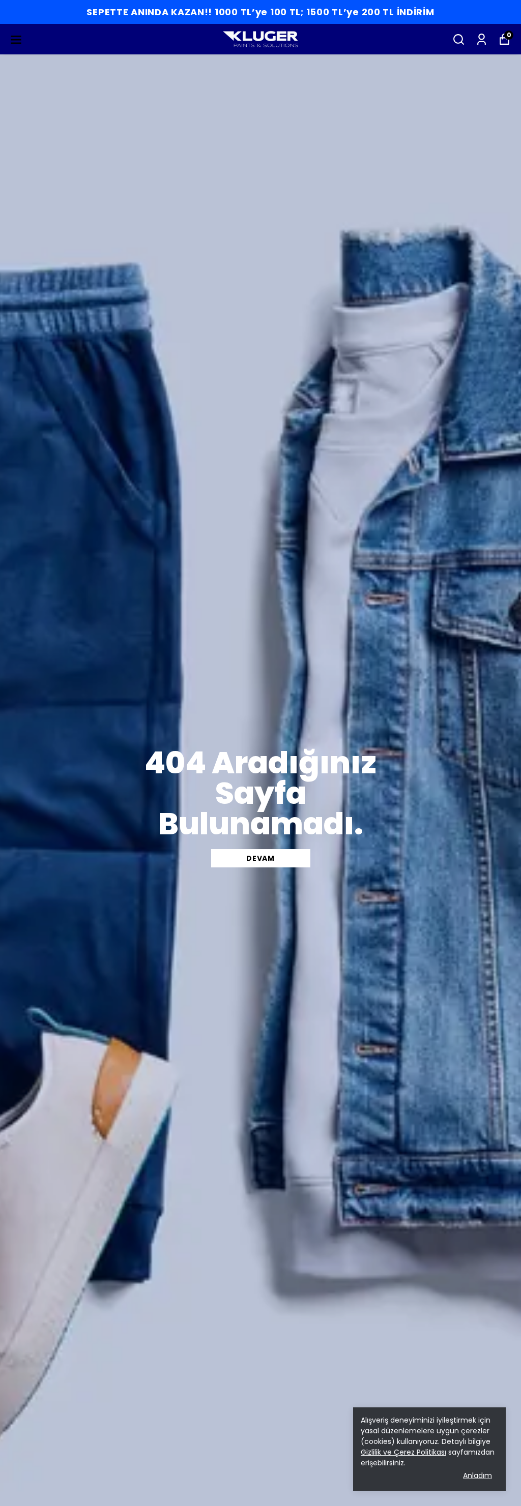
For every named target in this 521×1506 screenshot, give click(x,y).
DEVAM (260, 858)
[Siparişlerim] (481, 39)
